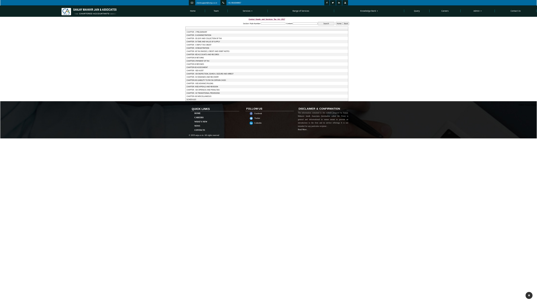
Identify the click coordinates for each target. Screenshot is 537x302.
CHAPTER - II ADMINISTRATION (199, 35)
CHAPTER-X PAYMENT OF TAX (198, 61)
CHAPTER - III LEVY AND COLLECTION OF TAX (204, 38)
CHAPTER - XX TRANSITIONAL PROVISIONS (203, 93)
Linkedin (258, 123)
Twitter (257, 118)
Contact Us (516, 11)
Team (216, 11)
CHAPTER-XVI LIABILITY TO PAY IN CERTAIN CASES (206, 80)
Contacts (199, 130)
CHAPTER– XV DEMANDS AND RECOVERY (203, 77)
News (197, 126)
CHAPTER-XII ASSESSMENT (197, 67)
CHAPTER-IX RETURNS (195, 58)
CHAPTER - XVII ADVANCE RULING (200, 83)
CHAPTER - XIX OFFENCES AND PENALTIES (203, 90)
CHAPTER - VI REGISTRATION (198, 48)
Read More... (303, 129)
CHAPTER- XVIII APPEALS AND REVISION (202, 87)
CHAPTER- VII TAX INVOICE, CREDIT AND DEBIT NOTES (208, 51)
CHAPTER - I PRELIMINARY (197, 32)
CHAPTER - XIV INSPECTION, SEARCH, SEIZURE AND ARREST (210, 74)
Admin (477, 11)
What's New (200, 122)
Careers (445, 11)
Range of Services (301, 11)
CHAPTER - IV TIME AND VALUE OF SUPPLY (203, 42)
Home (193, 11)
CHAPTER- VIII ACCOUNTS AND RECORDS (203, 54)
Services (247, 11)
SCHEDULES (191, 99)
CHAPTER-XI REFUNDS (195, 64)
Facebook (258, 113)
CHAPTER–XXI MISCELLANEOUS (199, 96)
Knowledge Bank (368, 11)
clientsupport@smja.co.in (206, 3)
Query (417, 11)
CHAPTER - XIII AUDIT (195, 70)
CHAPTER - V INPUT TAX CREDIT (199, 45)
